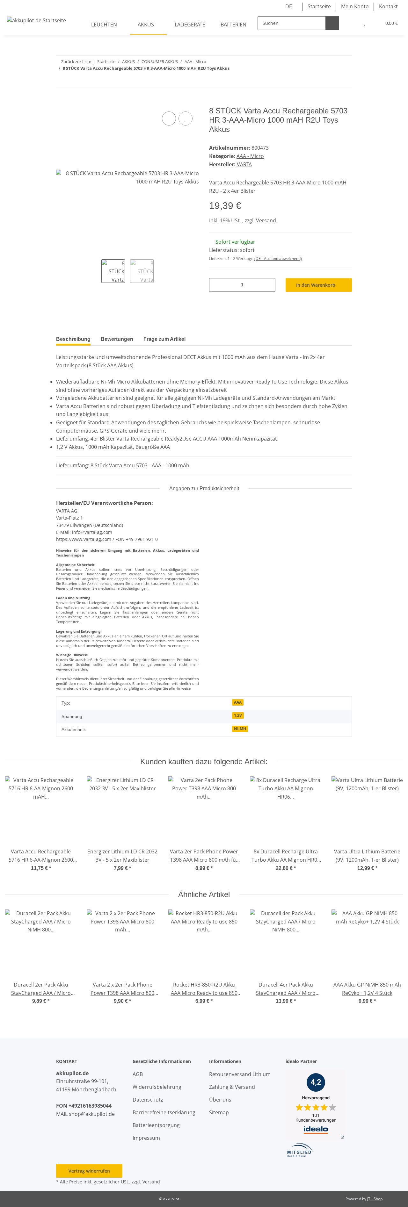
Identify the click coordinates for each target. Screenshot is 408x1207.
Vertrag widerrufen (89, 1171)
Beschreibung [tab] (73, 339)
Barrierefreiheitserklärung (164, 1112)
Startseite (319, 6)
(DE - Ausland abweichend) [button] (278, 258)
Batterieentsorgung (156, 1125)
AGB (138, 1074)
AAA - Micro (250, 156)
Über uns (220, 1099)
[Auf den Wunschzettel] (185, 118)
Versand (266, 220)
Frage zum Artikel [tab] (164, 339)
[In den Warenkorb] (61, 102)
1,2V (238, 715)
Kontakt (388, 6)
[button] (351, 23)
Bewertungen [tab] (117, 339)
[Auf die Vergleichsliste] (169, 118)
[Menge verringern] (216, 284)
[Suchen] (332, 23)
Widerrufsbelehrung (157, 1086)
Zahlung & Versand (232, 1086)
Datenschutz (148, 1099)
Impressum (146, 1137)
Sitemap (219, 1112)
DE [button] (288, 6)
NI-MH (240, 728)
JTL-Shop (374, 1199)
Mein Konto (355, 6)
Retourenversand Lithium (240, 1074)
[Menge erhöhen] (268, 284)
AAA (238, 702)
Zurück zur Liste (76, 61)
